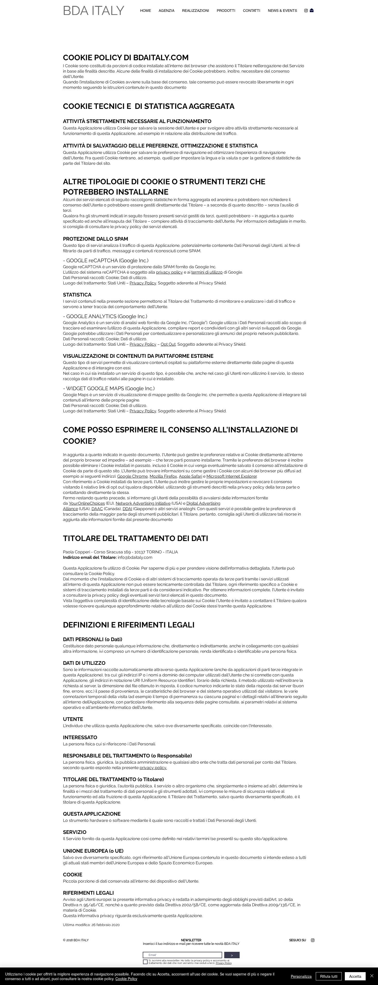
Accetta (355, 976)
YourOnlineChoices (87, 503)
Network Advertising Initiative (143, 503)
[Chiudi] (372, 976)
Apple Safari (190, 476)
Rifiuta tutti (328, 976)
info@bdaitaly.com (135, 557)
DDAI (127, 508)
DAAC (97, 508)
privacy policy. (153, 767)
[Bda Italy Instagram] (306, 10)
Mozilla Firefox (163, 476)
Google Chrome (132, 476)
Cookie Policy (126, 978)
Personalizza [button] (301, 976)
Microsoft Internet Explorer (231, 476)
